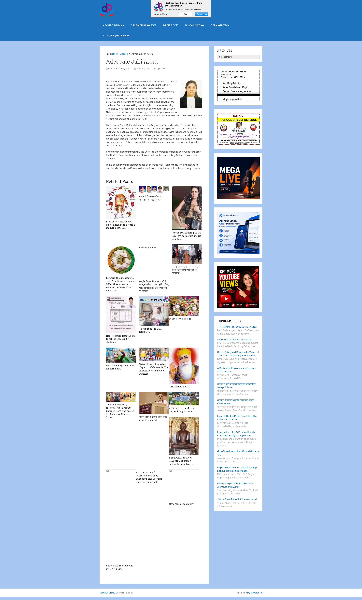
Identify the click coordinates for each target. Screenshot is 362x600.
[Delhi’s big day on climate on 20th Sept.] (121, 355)
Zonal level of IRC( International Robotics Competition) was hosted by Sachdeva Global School (120, 411)
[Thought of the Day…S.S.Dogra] (154, 311)
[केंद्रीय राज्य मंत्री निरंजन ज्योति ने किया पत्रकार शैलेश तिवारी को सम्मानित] (187, 254)
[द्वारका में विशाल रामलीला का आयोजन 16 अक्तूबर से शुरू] (154, 189)
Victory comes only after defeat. (234, 339)
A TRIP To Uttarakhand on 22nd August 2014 (182, 410)
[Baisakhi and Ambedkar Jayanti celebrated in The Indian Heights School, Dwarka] (154, 354)
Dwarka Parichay (107, 593)
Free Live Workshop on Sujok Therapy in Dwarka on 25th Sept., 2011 (120, 224)
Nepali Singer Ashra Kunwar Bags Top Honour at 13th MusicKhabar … (237, 469)
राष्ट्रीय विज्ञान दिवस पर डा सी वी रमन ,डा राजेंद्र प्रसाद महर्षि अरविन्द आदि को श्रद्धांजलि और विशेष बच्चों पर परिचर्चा (154, 286)
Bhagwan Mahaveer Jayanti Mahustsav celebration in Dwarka (181, 460)
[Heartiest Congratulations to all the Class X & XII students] (121, 314)
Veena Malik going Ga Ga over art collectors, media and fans (186, 235)
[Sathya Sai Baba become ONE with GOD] (121, 516)
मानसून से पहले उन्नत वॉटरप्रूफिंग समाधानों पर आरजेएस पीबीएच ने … (236, 386)
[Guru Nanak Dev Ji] (184, 366)
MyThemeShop (254, 593)
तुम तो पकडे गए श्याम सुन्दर (180, 318)
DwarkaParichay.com (119, 68)
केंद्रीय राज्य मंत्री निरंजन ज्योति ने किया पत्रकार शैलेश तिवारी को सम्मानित (186, 270)
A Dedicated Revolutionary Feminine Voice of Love (236, 370)
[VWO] (165, 14)
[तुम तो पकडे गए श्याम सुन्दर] (184, 306)
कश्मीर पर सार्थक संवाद (148, 247)
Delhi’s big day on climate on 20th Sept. (120, 367)
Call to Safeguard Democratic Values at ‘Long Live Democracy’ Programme (238, 354)
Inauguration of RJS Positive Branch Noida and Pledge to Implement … (236, 434)
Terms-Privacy (220, 25)
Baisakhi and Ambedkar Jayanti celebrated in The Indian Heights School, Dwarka (154, 369)
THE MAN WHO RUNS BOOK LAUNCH (238, 327)
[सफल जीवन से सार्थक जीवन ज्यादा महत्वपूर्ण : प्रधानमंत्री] (154, 403)
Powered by (158, 14)
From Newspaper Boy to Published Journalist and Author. (235, 485)
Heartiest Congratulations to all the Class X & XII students (120, 339)
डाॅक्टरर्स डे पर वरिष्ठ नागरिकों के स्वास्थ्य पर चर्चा (237, 499)
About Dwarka (112, 25)
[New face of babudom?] (184, 485)
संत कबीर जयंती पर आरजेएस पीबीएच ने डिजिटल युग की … (238, 453)
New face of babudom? (181, 503)
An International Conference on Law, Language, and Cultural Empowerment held (149, 477)
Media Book (170, 25)
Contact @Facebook (116, 35)
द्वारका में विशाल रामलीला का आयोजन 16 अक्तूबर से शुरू (150, 198)
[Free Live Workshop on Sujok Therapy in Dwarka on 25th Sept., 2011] (121, 202)
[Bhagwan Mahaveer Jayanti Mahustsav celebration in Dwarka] (184, 436)
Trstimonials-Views (143, 25)
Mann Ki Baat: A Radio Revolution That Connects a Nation (237, 418)
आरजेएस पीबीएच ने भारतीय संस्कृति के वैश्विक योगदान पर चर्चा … (235, 402)
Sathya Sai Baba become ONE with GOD (119, 567)
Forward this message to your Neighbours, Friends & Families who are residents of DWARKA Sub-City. (120, 284)
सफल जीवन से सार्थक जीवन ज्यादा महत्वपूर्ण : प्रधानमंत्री (153, 418)
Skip (185, 14)
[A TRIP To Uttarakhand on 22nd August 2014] (184, 398)
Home (113, 53)
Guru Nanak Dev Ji (179, 386)
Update (124, 53)
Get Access (202, 14)
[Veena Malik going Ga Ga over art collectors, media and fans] (187, 208)
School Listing (194, 25)
